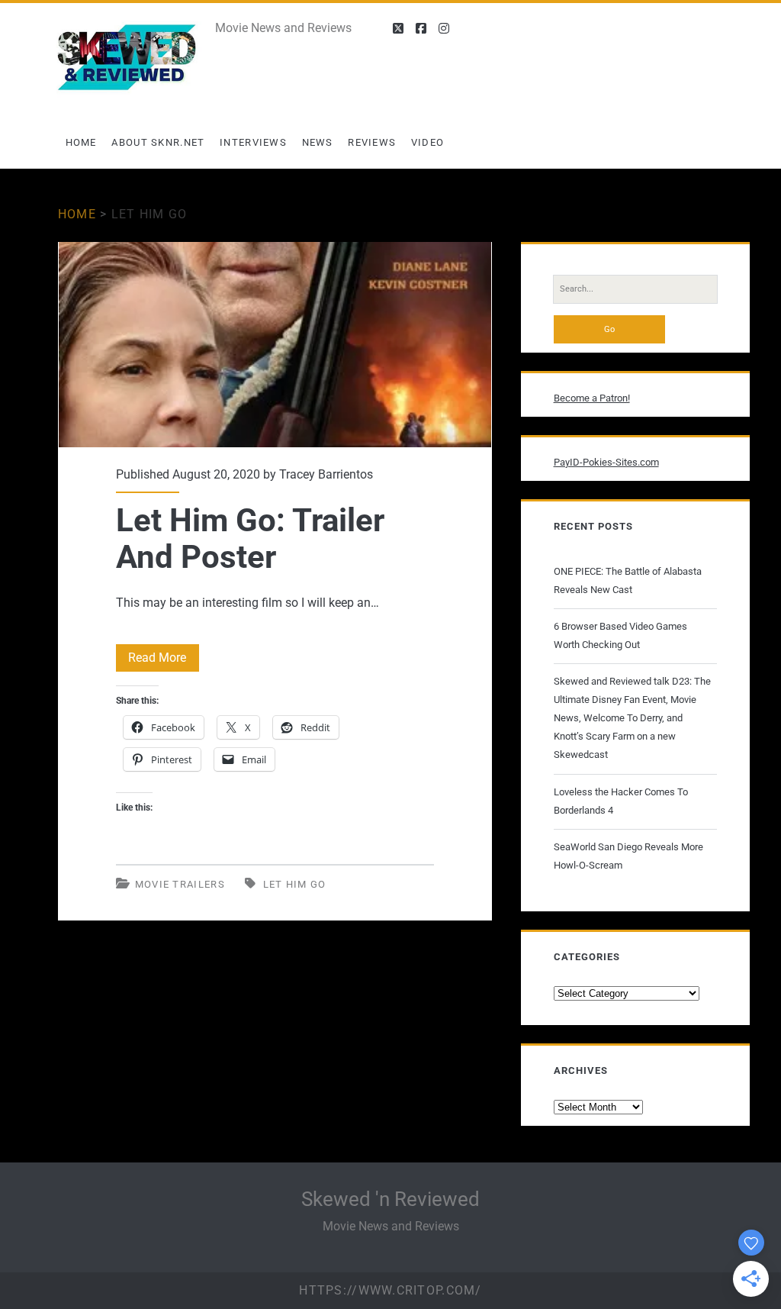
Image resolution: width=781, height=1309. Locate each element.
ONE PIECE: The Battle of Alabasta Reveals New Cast (628, 580)
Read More (163, 661)
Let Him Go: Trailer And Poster (275, 344)
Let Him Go (294, 884)
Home (81, 142)
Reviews (372, 142)
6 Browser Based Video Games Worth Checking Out (620, 635)
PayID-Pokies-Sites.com (606, 462)
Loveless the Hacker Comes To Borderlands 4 (621, 801)
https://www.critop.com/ (390, 1290)
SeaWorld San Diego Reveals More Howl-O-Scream (628, 856)
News (317, 142)
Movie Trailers (180, 884)
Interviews (253, 142)
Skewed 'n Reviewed (390, 1199)
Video (428, 142)
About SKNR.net (157, 142)
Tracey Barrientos (326, 474)
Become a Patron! (592, 398)
